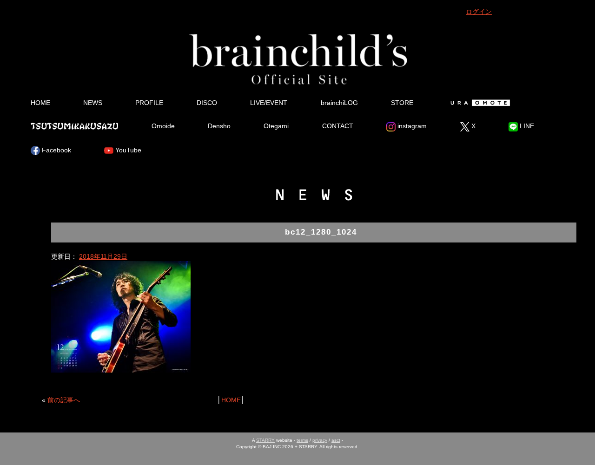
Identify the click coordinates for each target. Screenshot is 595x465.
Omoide (163, 126)
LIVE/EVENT (268, 102)
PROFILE (149, 102)
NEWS (92, 102)
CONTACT (337, 126)
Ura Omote (479, 102)
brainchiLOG (339, 102)
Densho (219, 126)
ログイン (479, 11)
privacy (319, 440)
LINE (526, 126)
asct (335, 440)
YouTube (127, 150)
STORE (402, 102)
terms (302, 440)
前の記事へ (63, 400)
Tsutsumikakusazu (74, 126)
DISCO (207, 102)
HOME (40, 102)
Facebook (55, 150)
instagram (411, 126)
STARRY (265, 440)
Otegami (276, 126)
